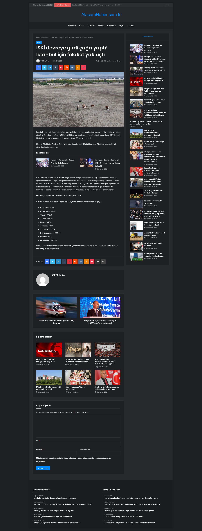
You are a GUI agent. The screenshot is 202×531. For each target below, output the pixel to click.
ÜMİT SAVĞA (44, 61)
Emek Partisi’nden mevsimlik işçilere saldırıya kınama (107, 388)
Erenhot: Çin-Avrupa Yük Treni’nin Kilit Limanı (154, 101)
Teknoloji (111, 26)
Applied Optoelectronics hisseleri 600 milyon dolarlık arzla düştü (146, 122)
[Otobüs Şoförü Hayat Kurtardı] (136, 246)
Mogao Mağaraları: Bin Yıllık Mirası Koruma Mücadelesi (77, 360)
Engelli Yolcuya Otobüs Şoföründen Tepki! (154, 223)
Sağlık (101, 26)
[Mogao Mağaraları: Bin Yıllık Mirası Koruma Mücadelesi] (78, 350)
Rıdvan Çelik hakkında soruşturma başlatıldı (45, 360)
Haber (81, 26)
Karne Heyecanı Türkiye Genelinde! (75, 388)
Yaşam (121, 26)
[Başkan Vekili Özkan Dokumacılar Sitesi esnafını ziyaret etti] (136, 182)
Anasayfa (72, 26)
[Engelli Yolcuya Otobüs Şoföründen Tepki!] (136, 225)
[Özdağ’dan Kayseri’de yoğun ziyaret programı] (136, 71)
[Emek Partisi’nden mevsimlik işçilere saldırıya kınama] (107, 377)
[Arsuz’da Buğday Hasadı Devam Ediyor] (136, 236)
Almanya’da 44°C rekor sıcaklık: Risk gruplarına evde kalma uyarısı (154, 213)
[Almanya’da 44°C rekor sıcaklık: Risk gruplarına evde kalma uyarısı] (136, 214)
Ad (38, 440)
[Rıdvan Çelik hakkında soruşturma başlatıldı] (49, 350)
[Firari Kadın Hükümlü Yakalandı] (136, 204)
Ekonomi (91, 26)
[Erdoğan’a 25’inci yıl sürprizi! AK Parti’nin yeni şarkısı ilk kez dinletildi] (86, 162)
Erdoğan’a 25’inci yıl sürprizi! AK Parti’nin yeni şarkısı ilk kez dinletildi (107, 163)
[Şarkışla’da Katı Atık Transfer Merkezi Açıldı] (136, 257)
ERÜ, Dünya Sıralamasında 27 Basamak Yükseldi (48, 388)
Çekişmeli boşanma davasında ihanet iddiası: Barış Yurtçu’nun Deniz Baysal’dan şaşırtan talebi (154, 157)
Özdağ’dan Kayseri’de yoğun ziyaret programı (88, 5)
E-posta (39, 449)
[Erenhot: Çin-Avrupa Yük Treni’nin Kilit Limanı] (136, 103)
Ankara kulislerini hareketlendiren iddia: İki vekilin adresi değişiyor (105, 361)
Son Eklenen (148, 37)
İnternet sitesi (85, 449)
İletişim (131, 26)
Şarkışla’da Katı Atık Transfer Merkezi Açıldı (154, 255)
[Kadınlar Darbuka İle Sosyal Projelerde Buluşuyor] (42, 162)
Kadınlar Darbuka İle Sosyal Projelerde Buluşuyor (153, 47)
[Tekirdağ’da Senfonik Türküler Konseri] (136, 193)
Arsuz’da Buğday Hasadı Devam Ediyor (154, 234)
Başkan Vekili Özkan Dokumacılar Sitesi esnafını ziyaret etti (152, 181)
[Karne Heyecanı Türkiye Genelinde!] (78, 377)
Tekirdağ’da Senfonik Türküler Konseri (153, 191)
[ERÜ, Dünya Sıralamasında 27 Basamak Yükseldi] (49, 377)
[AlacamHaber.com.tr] (101, 15)
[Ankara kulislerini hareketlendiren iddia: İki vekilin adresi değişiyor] (107, 350)
